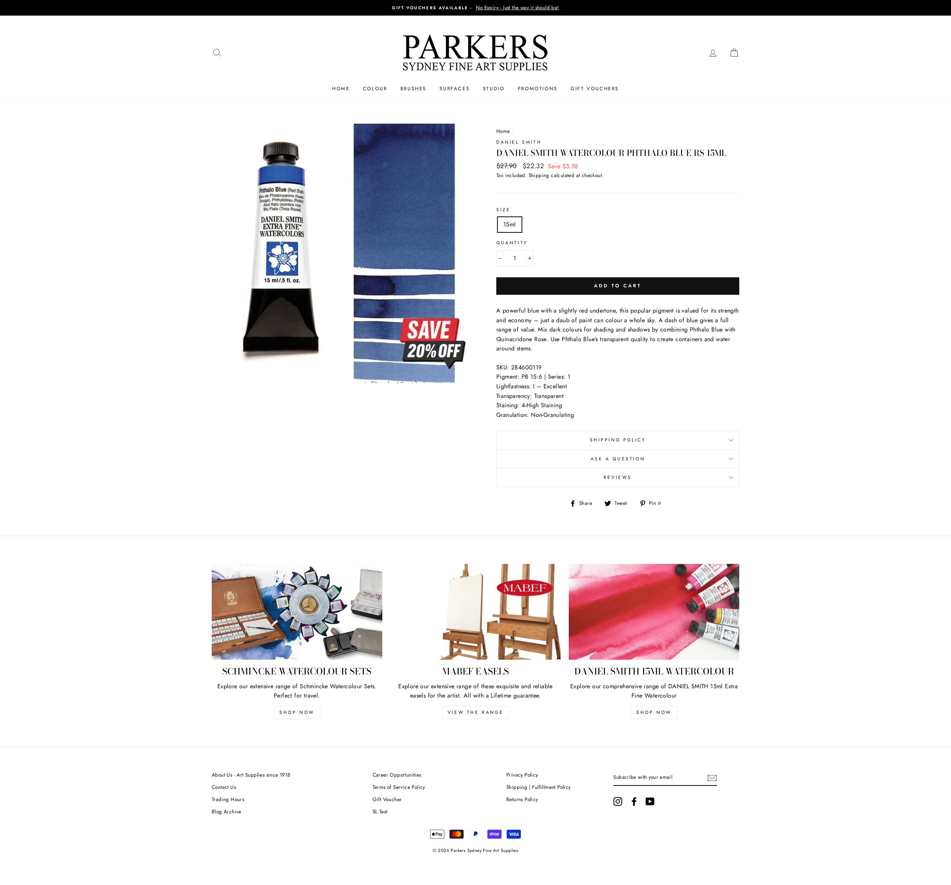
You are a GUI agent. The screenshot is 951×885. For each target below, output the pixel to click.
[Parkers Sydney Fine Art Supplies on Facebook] (634, 801)
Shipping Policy (618, 440)
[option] (475, 8)
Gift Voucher (387, 799)
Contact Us (224, 787)
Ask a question (618, 458)
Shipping (539, 175)
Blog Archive (226, 811)
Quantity (512, 242)
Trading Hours (228, 799)
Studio (494, 88)
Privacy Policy (522, 774)
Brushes (413, 88)
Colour (375, 88)
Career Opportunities (397, 774)
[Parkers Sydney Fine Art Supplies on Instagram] (617, 801)
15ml (509, 224)
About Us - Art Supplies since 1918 (251, 774)
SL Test (380, 811)
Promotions (538, 88)
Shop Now (297, 712)
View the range (475, 712)
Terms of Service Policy (399, 787)
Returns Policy (522, 799)
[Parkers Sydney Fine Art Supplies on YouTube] (650, 801)
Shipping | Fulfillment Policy (538, 787)
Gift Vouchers (595, 88)
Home (341, 88)
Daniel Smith (519, 142)
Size (503, 209)
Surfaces (454, 88)
